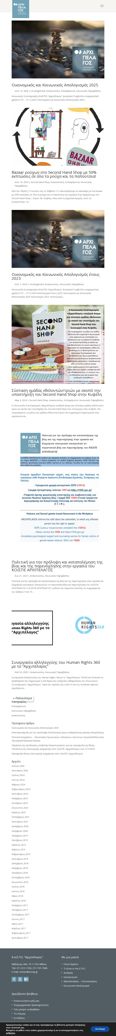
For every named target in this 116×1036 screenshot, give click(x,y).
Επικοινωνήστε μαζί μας (26, 1000)
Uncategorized (38, 90)
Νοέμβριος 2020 (20, 831)
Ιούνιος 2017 (18, 919)
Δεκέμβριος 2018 (20, 863)
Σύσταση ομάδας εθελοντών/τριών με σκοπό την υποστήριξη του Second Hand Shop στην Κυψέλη (57, 392)
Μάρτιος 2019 (18, 849)
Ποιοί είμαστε (71, 964)
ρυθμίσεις (10, 1033)
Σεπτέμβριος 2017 (20, 914)
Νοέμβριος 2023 (20, 798)
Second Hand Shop (40, 182)
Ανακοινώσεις (53, 90)
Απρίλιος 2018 (19, 900)
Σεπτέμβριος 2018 (20, 877)
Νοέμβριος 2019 (20, 835)
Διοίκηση (68, 972)
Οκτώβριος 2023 (20, 803)
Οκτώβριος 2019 (20, 840)
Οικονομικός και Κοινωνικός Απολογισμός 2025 (55, 85)
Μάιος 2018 (17, 896)
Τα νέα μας (19, 1013)
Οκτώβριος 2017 (20, 909)
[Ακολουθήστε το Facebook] (14, 979)
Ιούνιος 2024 (18, 779)
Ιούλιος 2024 (18, 775)
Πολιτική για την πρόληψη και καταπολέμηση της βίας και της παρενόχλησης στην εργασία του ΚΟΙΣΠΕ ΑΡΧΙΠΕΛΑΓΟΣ (57, 566)
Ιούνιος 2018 (18, 891)
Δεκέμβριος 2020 (20, 826)
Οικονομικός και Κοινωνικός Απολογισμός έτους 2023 (55, 276)
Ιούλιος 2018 (18, 886)
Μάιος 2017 (17, 923)
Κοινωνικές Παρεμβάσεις (88, 90)
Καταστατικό (70, 977)
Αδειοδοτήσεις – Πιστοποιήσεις (80, 981)
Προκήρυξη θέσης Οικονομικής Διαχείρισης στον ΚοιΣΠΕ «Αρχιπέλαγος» (47, 753)
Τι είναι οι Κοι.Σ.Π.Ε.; (75, 968)
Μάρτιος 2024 (18, 784)
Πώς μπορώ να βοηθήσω (27, 1009)
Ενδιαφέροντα (68, 90)
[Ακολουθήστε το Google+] (26, 979)
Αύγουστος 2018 (20, 882)
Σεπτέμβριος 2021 (20, 816)
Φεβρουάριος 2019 (21, 854)
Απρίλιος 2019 (19, 844)
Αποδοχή (100, 1029)
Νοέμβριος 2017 (20, 905)
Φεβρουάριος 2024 (21, 789)
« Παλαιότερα (22, 698)
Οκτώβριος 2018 (20, 872)
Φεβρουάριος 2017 (21, 933)
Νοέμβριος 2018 (20, 868)
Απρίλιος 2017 (19, 928)
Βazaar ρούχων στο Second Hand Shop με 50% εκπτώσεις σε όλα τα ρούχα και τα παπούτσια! (54, 174)
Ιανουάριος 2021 (20, 821)
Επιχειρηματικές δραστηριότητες (31, 1004)
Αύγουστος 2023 (20, 807)
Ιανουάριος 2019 (20, 858)
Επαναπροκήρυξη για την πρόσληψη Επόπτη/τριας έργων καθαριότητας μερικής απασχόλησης (58, 732)
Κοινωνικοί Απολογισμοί (77, 985)
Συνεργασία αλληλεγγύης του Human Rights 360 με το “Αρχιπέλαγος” (56, 664)
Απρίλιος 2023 (19, 812)
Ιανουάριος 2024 (20, 793)
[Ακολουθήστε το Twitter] (20, 979)
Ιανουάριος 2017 (20, 937)
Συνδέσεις (19, 1017)
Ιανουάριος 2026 (20, 770)
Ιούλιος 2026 (18, 766)
